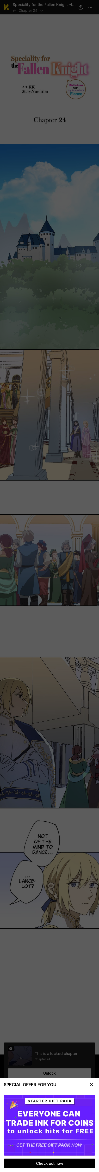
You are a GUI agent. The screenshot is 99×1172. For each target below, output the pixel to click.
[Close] (91, 1084)
